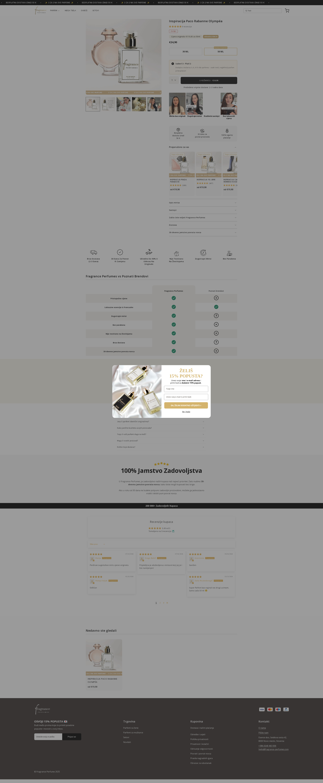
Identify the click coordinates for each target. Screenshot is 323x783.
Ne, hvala (186, 412)
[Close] (208, 368)
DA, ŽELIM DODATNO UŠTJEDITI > (186, 405)
